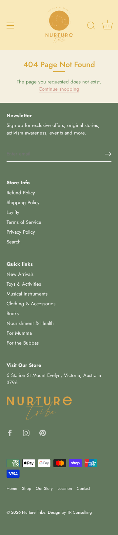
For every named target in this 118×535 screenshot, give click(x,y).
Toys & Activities (24, 284)
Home (12, 488)
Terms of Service (24, 222)
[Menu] (10, 25)
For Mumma (19, 333)
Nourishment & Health (30, 323)
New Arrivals (20, 274)
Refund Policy (21, 192)
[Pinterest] (42, 432)
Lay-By (13, 212)
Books (13, 313)
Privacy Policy (21, 232)
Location (64, 488)
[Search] (91, 26)
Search (14, 241)
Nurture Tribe (33, 512)
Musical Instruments (27, 293)
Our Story (44, 488)
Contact (83, 488)
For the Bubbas (23, 343)
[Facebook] (10, 432)
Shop (26, 488)
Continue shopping (59, 89)
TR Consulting (79, 512)
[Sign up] (108, 154)
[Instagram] (26, 432)
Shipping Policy (23, 202)
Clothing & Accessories (31, 303)
